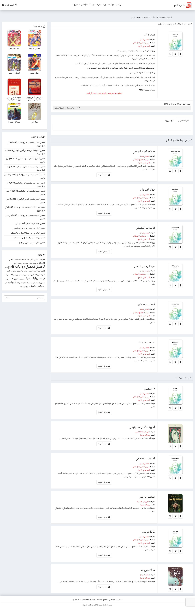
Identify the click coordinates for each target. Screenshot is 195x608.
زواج (7, 279)
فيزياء (9, 283)
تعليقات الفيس (183, 120)
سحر (35, 282)
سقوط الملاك (30, 283)
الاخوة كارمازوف (20, 259)
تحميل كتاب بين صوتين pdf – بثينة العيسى (28, 228)
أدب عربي (146, 46)
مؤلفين (112, 599)
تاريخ (140, 46)
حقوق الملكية (102, 599)
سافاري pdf (41, 283)
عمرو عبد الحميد (143, 501)
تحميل (40, 266)
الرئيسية (118, 4)
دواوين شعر (11, 271)
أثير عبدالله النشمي (142, 431)
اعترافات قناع (38, 260)
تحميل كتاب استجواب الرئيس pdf (32, 242)
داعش (18, 271)
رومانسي (12, 278)
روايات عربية (108, 4)
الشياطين (26, 263)
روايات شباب (31, 278)
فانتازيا (14, 282)
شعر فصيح (22, 282)
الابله (28, 260)
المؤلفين (84, 4)
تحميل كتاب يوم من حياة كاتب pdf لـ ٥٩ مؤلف (28, 233)
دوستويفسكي (38, 274)
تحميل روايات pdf (21, 266)
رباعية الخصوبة (27, 275)
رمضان (16, 275)
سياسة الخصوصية (87, 599)
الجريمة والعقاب (34, 263)
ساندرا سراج (144, 574)
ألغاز (43, 259)
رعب (21, 274)
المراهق (20, 263)
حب (25, 270)
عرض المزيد (103, 174)
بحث (7, 297)
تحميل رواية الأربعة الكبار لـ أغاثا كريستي (30, 223)
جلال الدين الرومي (34, 271)
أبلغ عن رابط (169, 120)
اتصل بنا (76, 4)
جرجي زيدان (144, 39)
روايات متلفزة (19, 279)
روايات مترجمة (95, 4)
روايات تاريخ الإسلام (140, 42)
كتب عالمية (36, 286)
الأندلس (32, 260)
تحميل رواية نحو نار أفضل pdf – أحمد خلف (29, 238)
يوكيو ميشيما (25, 286)
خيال (22, 271)
